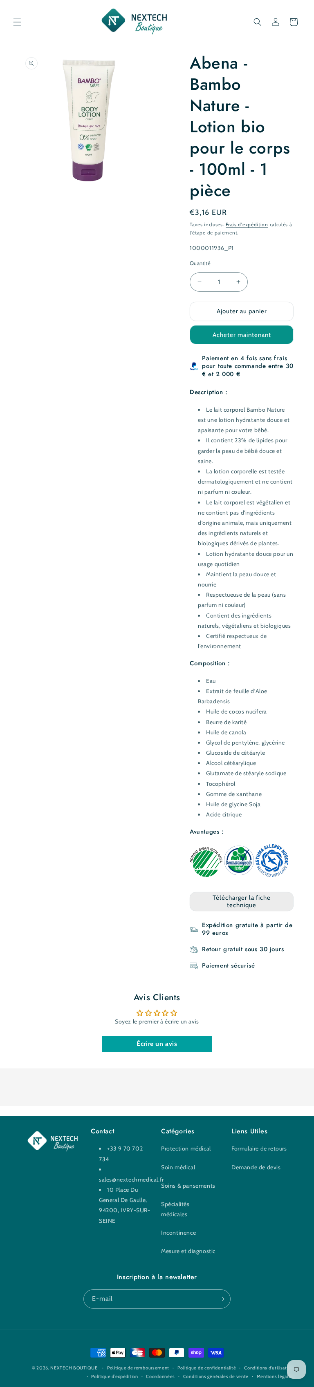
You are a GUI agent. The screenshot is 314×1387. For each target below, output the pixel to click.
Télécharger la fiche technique (242, 901)
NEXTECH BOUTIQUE (73, 1368)
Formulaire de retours (259, 1148)
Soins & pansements (188, 1185)
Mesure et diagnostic (188, 1251)
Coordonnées (160, 1376)
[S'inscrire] (221, 1299)
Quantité (200, 263)
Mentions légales (275, 1376)
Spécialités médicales (175, 1209)
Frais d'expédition (247, 224)
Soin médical (178, 1167)
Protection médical (186, 1148)
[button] (17, 22)
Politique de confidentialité (206, 1368)
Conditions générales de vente (216, 1376)
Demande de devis (256, 1167)
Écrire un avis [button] (157, 1044)
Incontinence (178, 1232)
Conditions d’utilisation (269, 1368)
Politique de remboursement (138, 1368)
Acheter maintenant (242, 335)
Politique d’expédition (114, 1376)
